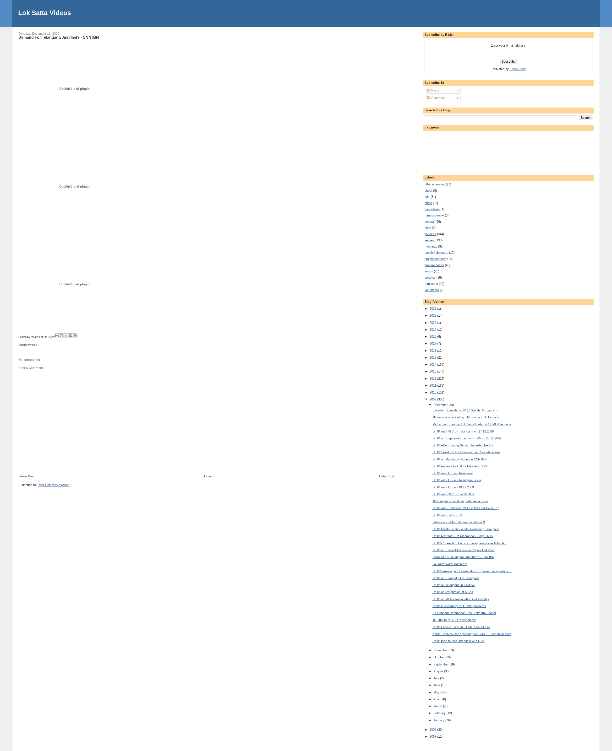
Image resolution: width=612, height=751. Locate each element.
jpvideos (32, 344)
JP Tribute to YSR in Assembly (454, 620)
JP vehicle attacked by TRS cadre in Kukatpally (465, 417)
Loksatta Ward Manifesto (449, 564)
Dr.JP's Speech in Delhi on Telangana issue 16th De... (469, 543)
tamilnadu (431, 284)
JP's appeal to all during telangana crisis (460, 501)
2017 (433, 343)
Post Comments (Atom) (54, 485)
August (438, 671)
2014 (433, 364)
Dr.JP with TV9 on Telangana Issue (456, 480)
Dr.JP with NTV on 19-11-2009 (453, 494)
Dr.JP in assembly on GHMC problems (459, 606)
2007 (433, 736)
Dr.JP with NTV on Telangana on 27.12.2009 (463, 431)
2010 (433, 392)
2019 (433, 329)
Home (207, 476)
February (440, 713)
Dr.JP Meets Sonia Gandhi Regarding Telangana (465, 529)
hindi (428, 228)
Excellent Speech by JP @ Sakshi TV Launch (464, 410)
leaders (430, 240)
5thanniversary (435, 184)
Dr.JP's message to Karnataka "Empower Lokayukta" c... (472, 571)
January (439, 720)
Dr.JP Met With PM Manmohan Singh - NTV (462, 536)
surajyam (431, 277)
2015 (433, 357)
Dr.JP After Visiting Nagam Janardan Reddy (462, 445)
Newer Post (26, 476)
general (430, 221)
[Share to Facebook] (70, 335)
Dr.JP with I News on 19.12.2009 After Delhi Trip (465, 508)
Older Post (386, 476)
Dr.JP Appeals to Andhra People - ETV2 (459, 466)
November (440, 650)
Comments (438, 98)
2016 (433, 350)
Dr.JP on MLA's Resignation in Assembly (460, 599)
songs (429, 271)
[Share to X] (66, 335)
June (437, 685)
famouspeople (434, 215)
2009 (433, 399)
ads (427, 197)
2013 (433, 371)
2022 (433, 315)
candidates (432, 209)
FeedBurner (518, 69)
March (438, 706)
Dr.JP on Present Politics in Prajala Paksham (463, 550)
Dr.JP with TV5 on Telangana (452, 473)
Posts (434, 90)
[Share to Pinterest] (75, 335)
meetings (431, 246)
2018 (433, 336)
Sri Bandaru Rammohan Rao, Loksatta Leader (464, 613)
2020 (433, 322)
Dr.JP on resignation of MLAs (452, 592)
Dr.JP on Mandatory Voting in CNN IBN (459, 459)
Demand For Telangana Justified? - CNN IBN (58, 37)
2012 (433, 378)
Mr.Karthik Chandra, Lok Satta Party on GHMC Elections (471, 424)
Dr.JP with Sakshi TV (447, 515)
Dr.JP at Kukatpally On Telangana (455, 578)
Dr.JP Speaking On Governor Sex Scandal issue (466, 452)
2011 (433, 385)
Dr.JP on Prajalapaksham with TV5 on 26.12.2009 (466, 438)
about (428, 190)
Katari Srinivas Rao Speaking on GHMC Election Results (471, 634)
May (436, 692)
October (439, 657)
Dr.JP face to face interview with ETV (458, 641)
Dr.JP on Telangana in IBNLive (453, 585)
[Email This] (57, 335)
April (437, 699)
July (436, 678)
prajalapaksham (435, 259)
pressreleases (434, 265)
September (441, 664)
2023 (433, 308)
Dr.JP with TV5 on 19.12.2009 (453, 487)
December (440, 405)
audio (428, 203)
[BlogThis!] (61, 335)
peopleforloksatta (436, 252)
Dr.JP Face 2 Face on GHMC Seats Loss (461, 627)
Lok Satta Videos (44, 12)
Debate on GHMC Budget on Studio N (458, 522)
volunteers (432, 290)
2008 (433, 729)
